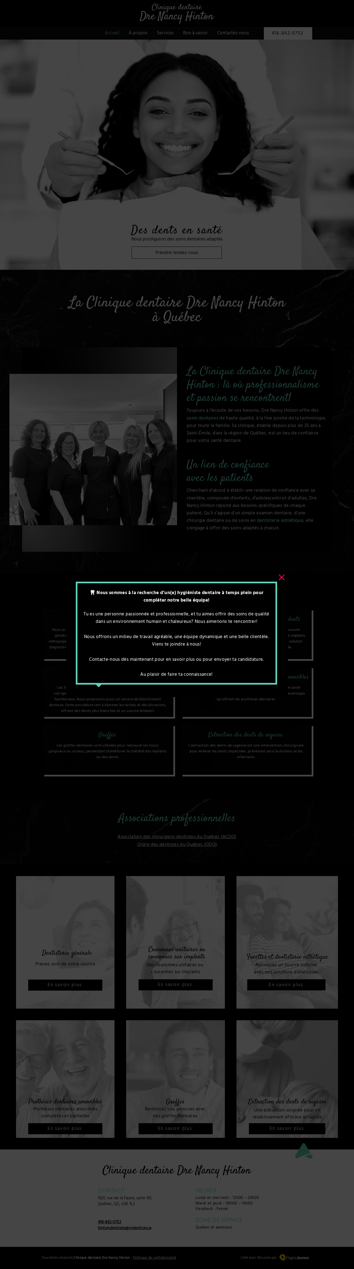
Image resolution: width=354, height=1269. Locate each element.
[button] (282, 577)
